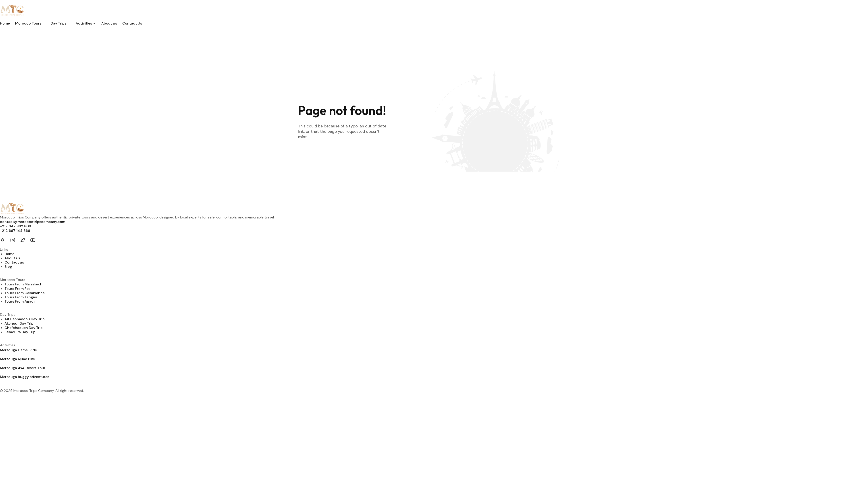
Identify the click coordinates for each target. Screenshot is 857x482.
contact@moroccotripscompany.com (32, 221)
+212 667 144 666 (15, 230)
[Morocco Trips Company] (428, 10)
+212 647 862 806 (15, 226)
